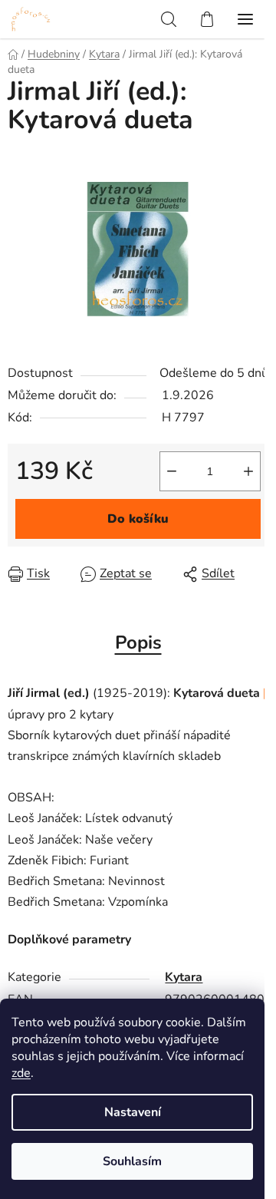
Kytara (183, 977)
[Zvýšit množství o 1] (248, 471)
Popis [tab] (138, 642)
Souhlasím (132, 1161)
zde (21, 1073)
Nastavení (132, 1112)
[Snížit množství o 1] (171, 471)
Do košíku (138, 518)
